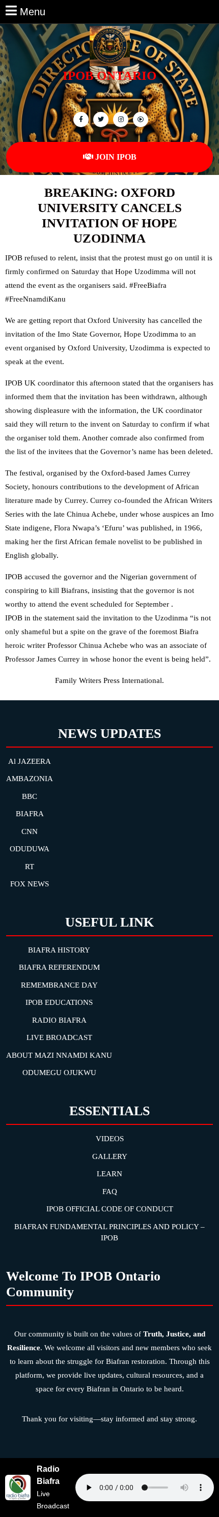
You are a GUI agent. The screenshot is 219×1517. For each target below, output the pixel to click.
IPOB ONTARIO (109, 75)
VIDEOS (110, 1139)
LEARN (109, 1174)
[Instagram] (139, 118)
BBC (29, 796)
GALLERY (109, 1156)
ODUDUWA (29, 849)
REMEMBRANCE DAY (59, 985)
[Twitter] (99, 118)
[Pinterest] (119, 118)
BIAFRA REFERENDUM (59, 967)
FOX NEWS (29, 884)
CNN (29, 831)
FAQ (109, 1191)
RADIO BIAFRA (59, 1020)
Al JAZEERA (29, 761)
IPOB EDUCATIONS (59, 1002)
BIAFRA (30, 814)
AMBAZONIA (29, 779)
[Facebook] (80, 118)
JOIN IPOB (115, 157)
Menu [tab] (32, 10)
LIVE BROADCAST (59, 1037)
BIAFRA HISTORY (59, 950)
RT (29, 866)
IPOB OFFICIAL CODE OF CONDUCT (109, 1209)
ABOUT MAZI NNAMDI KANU (59, 1055)
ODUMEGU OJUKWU (59, 1072)
